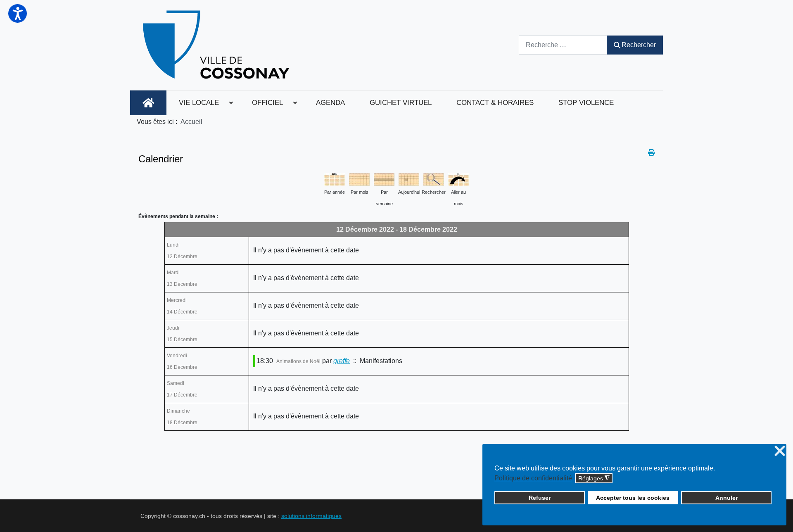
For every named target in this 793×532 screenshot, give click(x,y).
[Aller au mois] (458, 178)
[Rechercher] (433, 178)
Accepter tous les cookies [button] (633, 497)
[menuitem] (148, 102)
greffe (341, 360)
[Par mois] (359, 178)
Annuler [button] (726, 497)
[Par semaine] (384, 178)
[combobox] (563, 45)
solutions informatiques (311, 516)
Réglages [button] (594, 478)
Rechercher (639, 44)
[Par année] (334, 178)
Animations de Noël (298, 361)
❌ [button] (780, 451)
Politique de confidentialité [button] (533, 478)
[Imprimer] (651, 152)
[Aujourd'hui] (409, 178)
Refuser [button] (540, 497)
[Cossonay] (217, 45)
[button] (17, 13)
